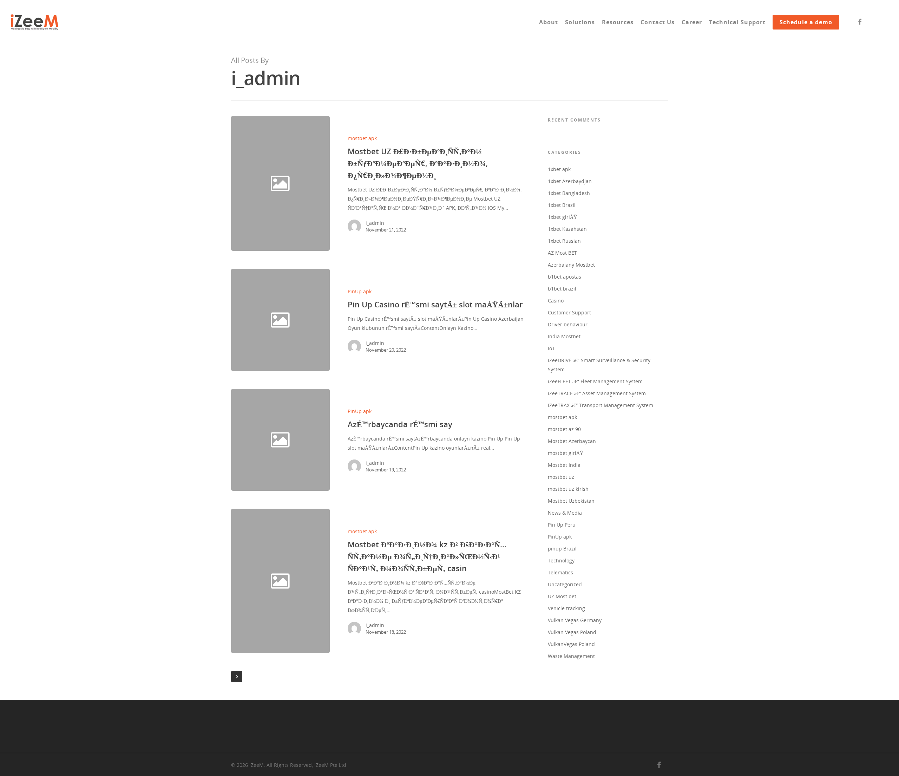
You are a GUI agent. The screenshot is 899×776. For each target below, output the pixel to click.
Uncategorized (565, 584)
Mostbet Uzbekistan (571, 500)
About (548, 22)
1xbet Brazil (562, 205)
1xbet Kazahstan (567, 229)
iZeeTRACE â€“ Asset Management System (597, 393)
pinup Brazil (562, 548)
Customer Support (569, 312)
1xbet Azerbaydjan (570, 181)
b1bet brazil (562, 288)
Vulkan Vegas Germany (575, 620)
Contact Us (658, 22)
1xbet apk (559, 169)
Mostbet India (564, 465)
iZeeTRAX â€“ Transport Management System (600, 405)
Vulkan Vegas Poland (572, 632)
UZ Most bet (562, 596)
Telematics (560, 572)
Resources (618, 22)
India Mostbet (564, 336)
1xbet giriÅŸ (562, 217)
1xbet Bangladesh (569, 193)
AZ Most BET (562, 252)
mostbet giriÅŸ (565, 453)
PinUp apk (360, 291)
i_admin (375, 223)
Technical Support (737, 22)
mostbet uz (561, 477)
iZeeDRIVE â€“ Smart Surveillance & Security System (599, 365)
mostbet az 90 (564, 429)
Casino (556, 300)
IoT (551, 348)
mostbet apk (362, 138)
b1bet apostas (564, 276)
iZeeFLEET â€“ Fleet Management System (595, 381)
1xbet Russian (564, 240)
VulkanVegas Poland (571, 644)
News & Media (565, 512)
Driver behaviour (568, 324)
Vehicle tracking (566, 608)
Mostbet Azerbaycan (572, 441)
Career (692, 22)
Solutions (580, 22)
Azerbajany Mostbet (571, 264)
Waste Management (571, 656)
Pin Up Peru (562, 524)
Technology (561, 560)
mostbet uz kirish (568, 488)
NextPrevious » (236, 676)
